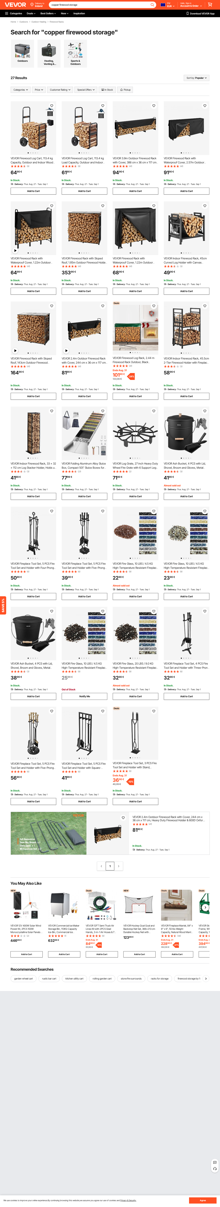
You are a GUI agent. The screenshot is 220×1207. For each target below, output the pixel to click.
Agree (203, 1200)
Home (13, 22)
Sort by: (191, 77)
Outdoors (23, 22)
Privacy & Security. (128, 1200)
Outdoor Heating (38, 22)
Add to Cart (33, 191)
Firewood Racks (57, 22)
